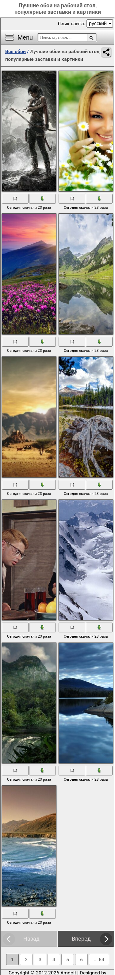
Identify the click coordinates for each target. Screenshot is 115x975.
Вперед (81, 938)
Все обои (15, 51)
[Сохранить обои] (42, 198)
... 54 (99, 959)
